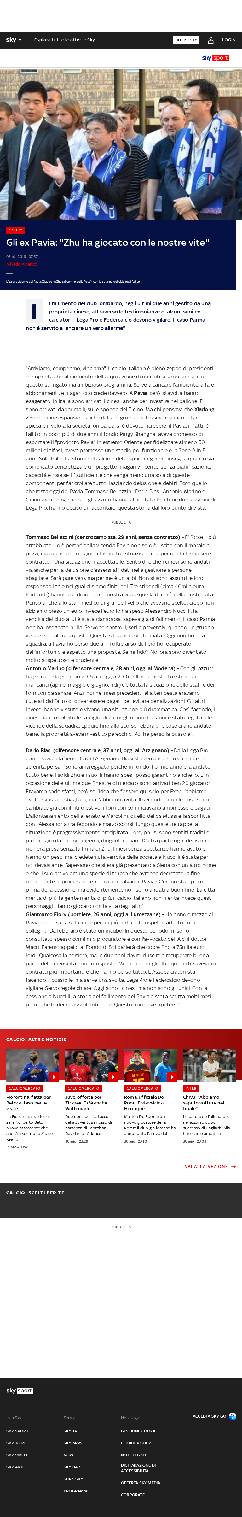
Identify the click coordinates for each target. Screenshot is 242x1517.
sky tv (70, 1431)
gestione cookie (138, 1431)
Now (69, 1455)
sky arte (15, 1467)
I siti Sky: (14, 1417)
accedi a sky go (209, 1416)
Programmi (76, 1491)
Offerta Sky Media (140, 1482)
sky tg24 (15, 1443)
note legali (133, 1455)
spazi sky (73, 1479)
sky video (16, 1455)
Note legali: (131, 1417)
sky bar (72, 1467)
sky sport (17, 1431)
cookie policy (136, 1443)
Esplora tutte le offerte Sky (64, 40)
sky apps (73, 1443)
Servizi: (70, 1417)
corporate (133, 1494)
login (229, 40)
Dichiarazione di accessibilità (138, 1468)
